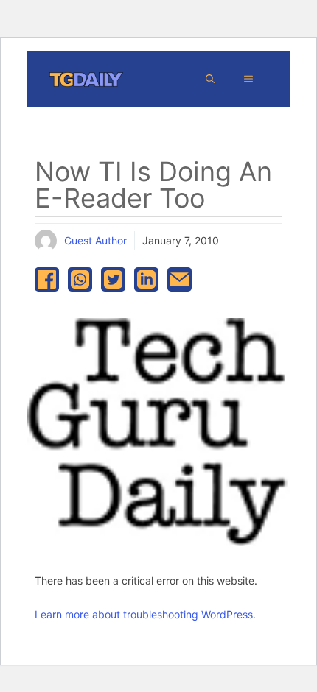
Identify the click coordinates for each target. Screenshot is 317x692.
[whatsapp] (80, 279)
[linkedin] (146, 279)
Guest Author (95, 240)
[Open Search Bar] (210, 79)
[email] (179, 279)
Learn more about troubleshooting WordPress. (145, 614)
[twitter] (113, 279)
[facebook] (47, 279)
